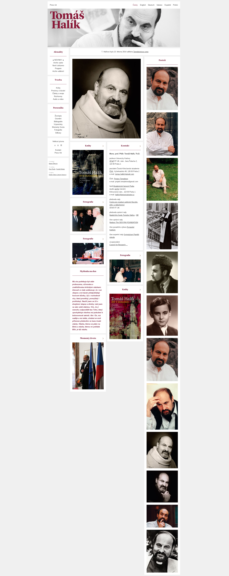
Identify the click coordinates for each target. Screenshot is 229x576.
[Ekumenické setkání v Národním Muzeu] (162, 226)
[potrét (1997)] (162, 516)
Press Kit (58, 153)
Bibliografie (58, 122)
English (143, 5)
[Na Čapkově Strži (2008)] (162, 179)
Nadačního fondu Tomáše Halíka (122, 215)
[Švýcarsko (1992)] (162, 551)
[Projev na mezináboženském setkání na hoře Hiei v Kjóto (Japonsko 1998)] (88, 253)
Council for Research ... (118, 245)
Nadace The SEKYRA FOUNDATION (123, 222)
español (168, 5)
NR (137, 215)
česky (135, 5)
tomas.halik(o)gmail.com (124, 174)
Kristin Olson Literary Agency (57, 174)
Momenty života (58, 127)
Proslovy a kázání (58, 91)
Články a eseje (58, 93)
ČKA (111, 171)
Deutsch (151, 5)
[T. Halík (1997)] (162, 88)
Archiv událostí (58, 71)
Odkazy (58, 133)
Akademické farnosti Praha (123, 186)
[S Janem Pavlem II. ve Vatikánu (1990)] (88, 219)
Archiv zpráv (58, 63)
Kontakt (58, 150)
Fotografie (58, 130)
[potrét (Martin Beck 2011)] (162, 450)
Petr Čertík (52, 169)
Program (58, 68)
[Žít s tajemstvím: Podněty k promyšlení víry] (88, 172)
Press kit (53, 5)
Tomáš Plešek (60, 169)
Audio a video (58, 99)
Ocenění (58, 119)
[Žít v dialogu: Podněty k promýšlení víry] (125, 316)
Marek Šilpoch (53, 163)
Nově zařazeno (58, 66)
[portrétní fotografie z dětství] (162, 315)
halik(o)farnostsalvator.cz (124, 195)
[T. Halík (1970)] (162, 272)
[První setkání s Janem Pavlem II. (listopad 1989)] (125, 271)
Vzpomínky (58, 124)
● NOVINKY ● (58, 60)
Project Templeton (121, 179)
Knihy (58, 88)
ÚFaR (111, 161)
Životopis (58, 116)
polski (175, 5)
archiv (117, 189)
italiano (159, 5)
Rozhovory (58, 96)
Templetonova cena (140, 52)
